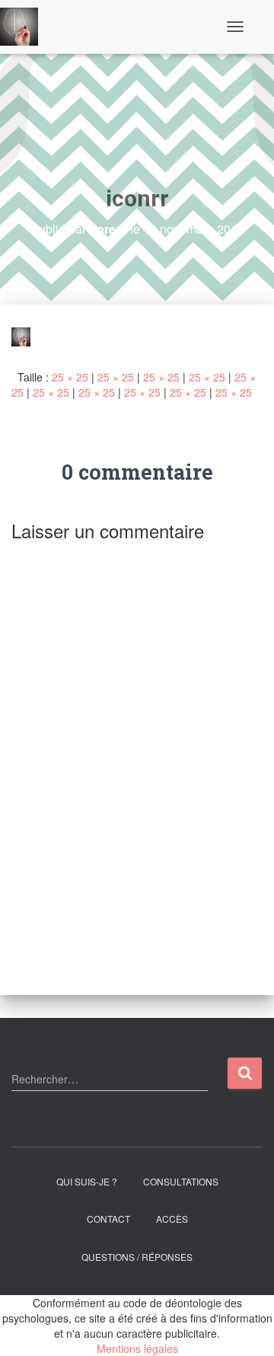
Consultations (180, 1181)
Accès (172, 1218)
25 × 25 (70, 376)
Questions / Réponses (137, 1256)
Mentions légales (137, 1348)
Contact (108, 1218)
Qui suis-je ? (86, 1181)
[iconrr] (20, 335)
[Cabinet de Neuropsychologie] (24, 27)
